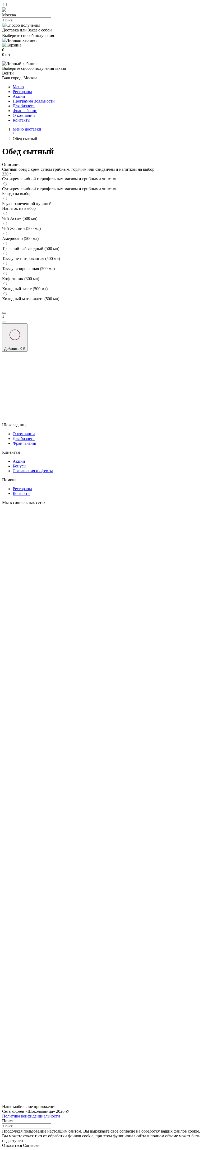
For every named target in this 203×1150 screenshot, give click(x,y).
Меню (18, 87)
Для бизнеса (24, 106)
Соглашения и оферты (33, 471)
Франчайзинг (25, 110)
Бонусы (19, 466)
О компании (24, 115)
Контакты (21, 120)
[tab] (101, 15)
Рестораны (22, 91)
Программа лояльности (34, 101)
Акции (19, 96)
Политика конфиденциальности (31, 1116)
